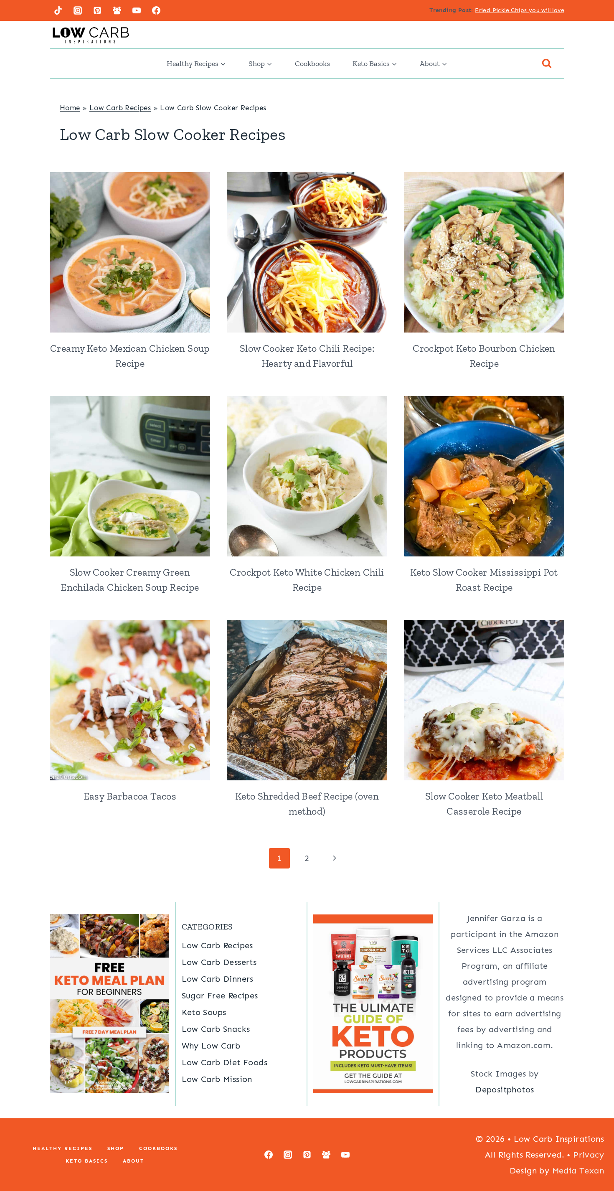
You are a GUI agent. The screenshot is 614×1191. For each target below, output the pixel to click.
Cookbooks (312, 63)
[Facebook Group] (117, 10)
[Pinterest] (97, 10)
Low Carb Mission (217, 1079)
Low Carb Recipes (120, 108)
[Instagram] (77, 10)
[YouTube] (136, 10)
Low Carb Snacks (216, 1029)
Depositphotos (504, 1089)
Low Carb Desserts (219, 962)
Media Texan (578, 1171)
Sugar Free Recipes (220, 995)
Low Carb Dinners (218, 979)
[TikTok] (58, 10)
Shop (115, 1148)
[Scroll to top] (593, 1157)
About (133, 1161)
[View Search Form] (546, 63)
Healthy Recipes (62, 1148)
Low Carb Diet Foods (225, 1062)
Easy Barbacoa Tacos (130, 796)
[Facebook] (156, 10)
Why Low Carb (211, 1046)
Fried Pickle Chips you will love (519, 10)
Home (70, 108)
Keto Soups (204, 1012)
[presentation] (130, 252)
